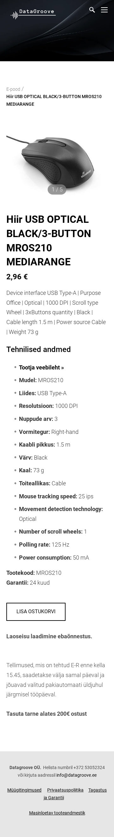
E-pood (13, 89)
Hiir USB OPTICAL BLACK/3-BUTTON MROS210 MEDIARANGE (54, 100)
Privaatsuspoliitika (65, 790)
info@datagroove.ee (76, 775)
